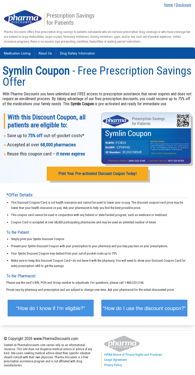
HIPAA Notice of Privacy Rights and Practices (133, 354)
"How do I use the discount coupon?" (144, 308)
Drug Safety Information (77, 53)
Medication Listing (17, 53)
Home (168, 5)
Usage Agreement (115, 360)
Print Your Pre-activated (97, 173)
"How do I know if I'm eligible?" (50, 308)
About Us (45, 53)
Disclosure (183, 5)
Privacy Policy (113, 365)
